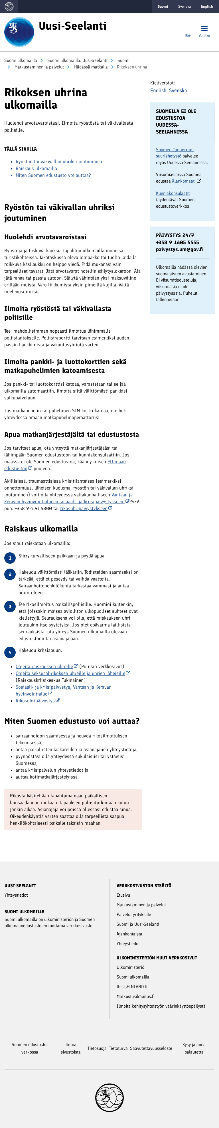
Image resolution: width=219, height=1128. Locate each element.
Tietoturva (118, 1048)
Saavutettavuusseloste (151, 1048)
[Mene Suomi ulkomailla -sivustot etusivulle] (9, 6)
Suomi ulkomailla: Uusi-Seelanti (76, 60)
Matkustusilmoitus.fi (136, 996)
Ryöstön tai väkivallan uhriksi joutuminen (59, 161)
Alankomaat (183, 181)
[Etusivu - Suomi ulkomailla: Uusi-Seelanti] (19, 32)
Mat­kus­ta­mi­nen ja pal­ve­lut (38, 67)
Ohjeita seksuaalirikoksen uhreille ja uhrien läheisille (70, 673)
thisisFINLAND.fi (132, 986)
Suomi (122, 60)
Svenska (184, 6)
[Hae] (187, 29)
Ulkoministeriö (130, 967)
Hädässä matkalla (90, 67)
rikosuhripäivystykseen (84, 508)
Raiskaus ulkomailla (36, 168)
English (207, 6)
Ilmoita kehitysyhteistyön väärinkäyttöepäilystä (161, 1006)
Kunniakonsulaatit (173, 193)
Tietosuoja (97, 1048)
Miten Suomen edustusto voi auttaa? (53, 175)
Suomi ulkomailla (20, 60)
